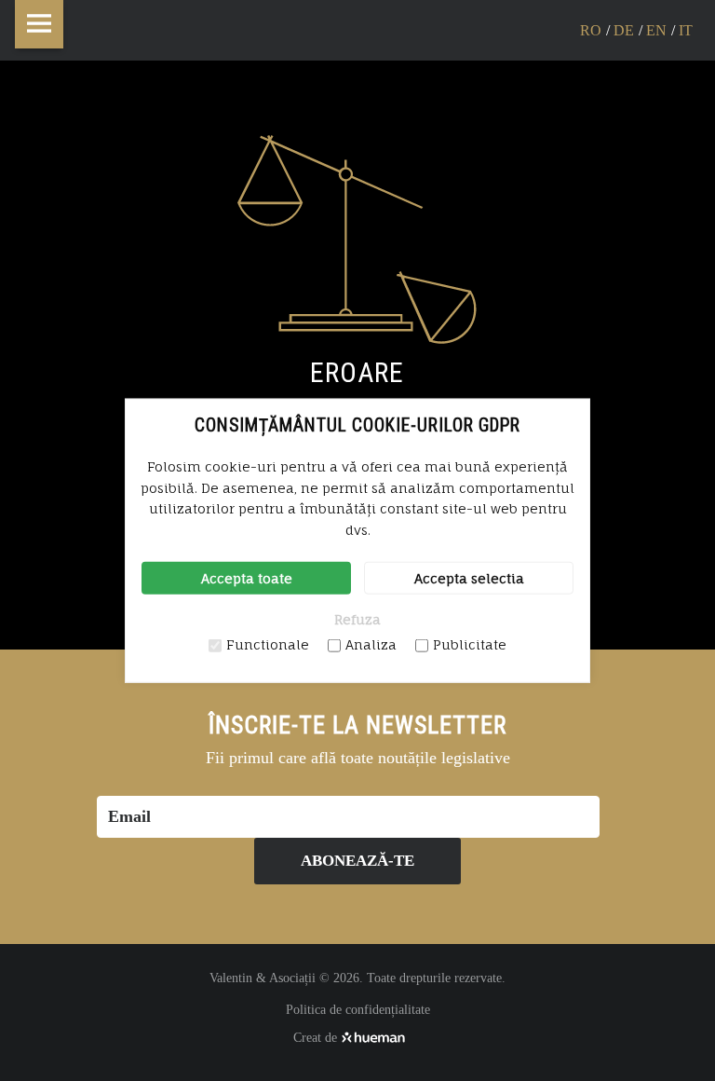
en (656, 30)
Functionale (267, 644)
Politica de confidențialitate (358, 1010)
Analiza (371, 644)
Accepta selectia (469, 578)
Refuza (357, 619)
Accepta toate (246, 578)
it (686, 30)
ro (590, 30)
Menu (39, 24)
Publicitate (469, 644)
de (624, 30)
